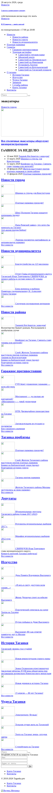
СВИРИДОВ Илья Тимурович (30, 548)
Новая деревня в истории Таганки (31, 683)
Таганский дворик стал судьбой (16, 649)
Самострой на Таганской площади (34, 70)
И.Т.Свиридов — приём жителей (12, 24)
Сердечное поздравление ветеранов (32, 303)
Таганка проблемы (15, 437)
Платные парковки (16, 44)
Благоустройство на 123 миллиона (31, 264)
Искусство (17, 77)
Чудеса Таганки (20, 80)
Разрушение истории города (14, 362)
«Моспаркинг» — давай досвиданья (18, 401)
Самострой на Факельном (30, 62)
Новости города (20, 39)
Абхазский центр (26, 57)
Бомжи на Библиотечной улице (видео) (20, 360)
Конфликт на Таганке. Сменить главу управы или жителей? (29, 165)
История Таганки (20, 75)
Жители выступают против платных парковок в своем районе (28, 170)
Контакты (11, 90)
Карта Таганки (19, 87)
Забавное (16, 82)
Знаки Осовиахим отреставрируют (32, 668)
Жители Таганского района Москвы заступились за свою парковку (25, 488)
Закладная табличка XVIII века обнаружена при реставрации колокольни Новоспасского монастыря (26, 672)
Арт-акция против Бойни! (13, 230)
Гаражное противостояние (25, 49)
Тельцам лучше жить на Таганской (32, 724)
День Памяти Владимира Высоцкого (33, 575)
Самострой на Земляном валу (32, 60)
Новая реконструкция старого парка (32, 658)
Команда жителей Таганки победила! (19, 553)
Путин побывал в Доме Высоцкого (32, 622)
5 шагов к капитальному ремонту (13, 10)
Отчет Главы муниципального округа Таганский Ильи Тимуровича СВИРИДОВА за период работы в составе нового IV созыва (26, 276)
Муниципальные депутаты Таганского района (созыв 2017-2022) (21, 512)
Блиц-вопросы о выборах (27, 289)
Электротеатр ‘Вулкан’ (26, 715)
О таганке (11, 72)
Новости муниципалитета (25, 42)
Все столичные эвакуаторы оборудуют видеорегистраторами (25, 142)
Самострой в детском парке (31, 55)
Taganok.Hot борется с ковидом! (34, 156)
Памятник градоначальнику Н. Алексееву (21, 291)
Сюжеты (11, 47)
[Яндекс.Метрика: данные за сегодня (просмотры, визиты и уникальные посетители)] (10, 790)
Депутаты (8, 498)
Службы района (20, 85)
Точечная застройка (21, 52)
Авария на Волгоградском (13, 357)
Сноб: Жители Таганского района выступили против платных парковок (24, 353)
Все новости (7, 245)
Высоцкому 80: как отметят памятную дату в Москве (21, 633)
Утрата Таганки (8, 294)
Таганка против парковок (27, 477)
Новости (5, 5)
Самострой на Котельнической (33, 67)
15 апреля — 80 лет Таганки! (29, 693)
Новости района (20, 37)
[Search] (29, 95)
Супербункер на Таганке (27, 747)
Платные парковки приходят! (37, 174)
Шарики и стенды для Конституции (32, 193)
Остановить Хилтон (28, 65)
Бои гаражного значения (13, 428)
